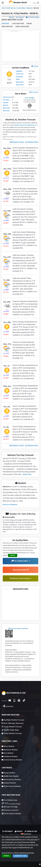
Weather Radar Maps (11, 730)
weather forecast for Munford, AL (25, 125)
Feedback (21, 17)
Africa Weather (9, 746)
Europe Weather (9, 773)
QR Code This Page (10, 807)
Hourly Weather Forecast (12, 727)
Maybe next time (20, 856)
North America (11, 8)
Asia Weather (8, 753)
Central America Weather (12, 760)
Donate (6, 856)
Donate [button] (12, 555)
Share (12, 17)
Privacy (19, 831)
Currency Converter (11, 810)
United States (21, 8)
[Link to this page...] (24, 700)
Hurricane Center (20, 570)
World (3, 8)
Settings (35, 66)
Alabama (29, 8)
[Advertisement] (20, 46)
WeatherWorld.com (16, 693)
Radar (29, 23)
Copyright (8, 831)
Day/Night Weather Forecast (13, 720)
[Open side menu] (3, 3)
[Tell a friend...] (10, 700)
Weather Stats (32, 142)
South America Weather (12, 786)
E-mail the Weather (33, 17)
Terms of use (31, 831)
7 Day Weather (18, 23)
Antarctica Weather (10, 750)
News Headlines (22, 26)
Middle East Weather (11, 776)
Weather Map (7, 26)
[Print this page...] (19, 700)
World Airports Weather (12, 814)
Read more (27, 474)
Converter (35, 92)
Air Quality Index (21, 561)
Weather (5, 23)
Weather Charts (18, 142)
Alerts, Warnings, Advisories (13, 723)
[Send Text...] (14, 700)
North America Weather (12, 780)
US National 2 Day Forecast (20, 578)
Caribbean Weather (10, 756)
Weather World (20, 2)
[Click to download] (9, 633)
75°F (12, 803)
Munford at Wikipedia (10, 504)
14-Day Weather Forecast (12, 733)
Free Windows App (10, 800)
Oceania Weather (9, 783)
